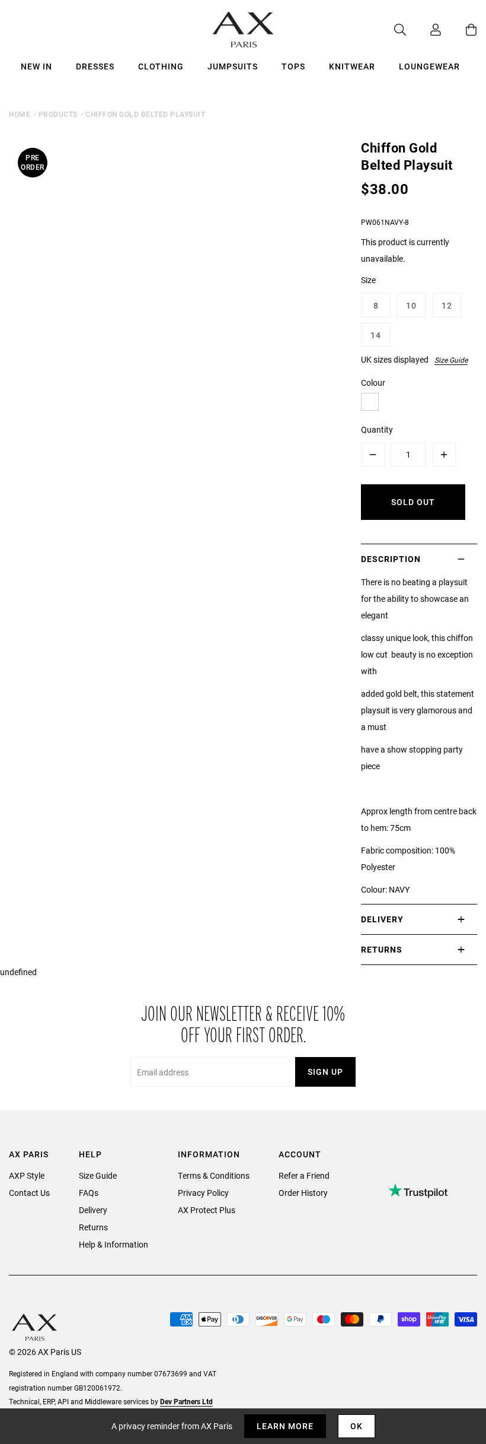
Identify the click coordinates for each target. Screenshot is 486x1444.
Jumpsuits (232, 66)
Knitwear (352, 66)
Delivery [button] (382, 919)
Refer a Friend (304, 1175)
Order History (303, 1192)
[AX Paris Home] (243, 29)
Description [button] (391, 558)
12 (447, 305)
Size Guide (451, 359)
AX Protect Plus (206, 1210)
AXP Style (26, 1175)
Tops (293, 66)
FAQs (88, 1192)
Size (368, 279)
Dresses (95, 66)
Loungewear (429, 66)
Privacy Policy (203, 1192)
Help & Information (113, 1244)
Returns (93, 1227)
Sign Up (325, 1071)
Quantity (377, 429)
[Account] (424, 29)
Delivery (93, 1210)
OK (356, 1426)
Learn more (285, 1426)
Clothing (161, 66)
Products (58, 114)
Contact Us (29, 1192)
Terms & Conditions (214, 1175)
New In (36, 66)
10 (411, 305)
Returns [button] (381, 949)
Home (19, 114)
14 (375, 335)
